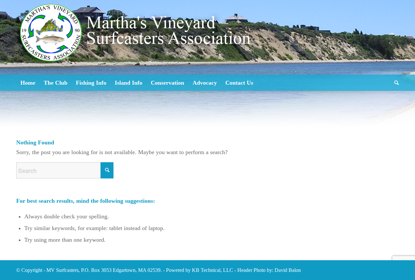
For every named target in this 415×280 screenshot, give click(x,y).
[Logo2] (137, 52)
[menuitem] (28, 83)
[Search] (394, 83)
